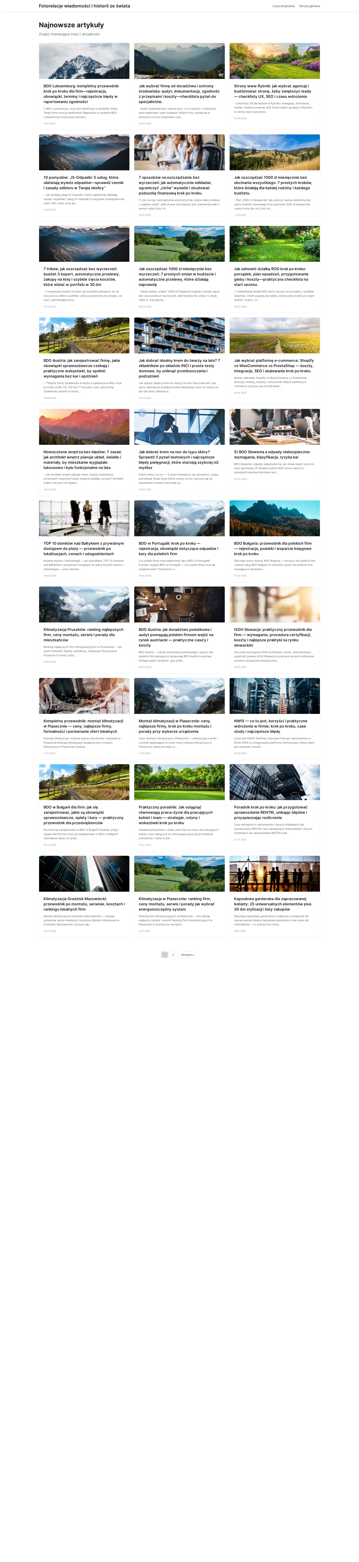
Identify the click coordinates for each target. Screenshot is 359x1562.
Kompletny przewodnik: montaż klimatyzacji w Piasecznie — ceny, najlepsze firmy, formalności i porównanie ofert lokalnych (83, 726)
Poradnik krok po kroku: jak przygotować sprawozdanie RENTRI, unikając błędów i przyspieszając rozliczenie (271, 812)
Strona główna (309, 6)
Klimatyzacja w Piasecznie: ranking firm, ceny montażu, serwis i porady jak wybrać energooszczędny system (177, 904)
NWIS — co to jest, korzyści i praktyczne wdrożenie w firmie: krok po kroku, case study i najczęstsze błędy (270, 726)
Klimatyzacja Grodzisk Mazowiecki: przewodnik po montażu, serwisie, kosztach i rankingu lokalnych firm (84, 904)
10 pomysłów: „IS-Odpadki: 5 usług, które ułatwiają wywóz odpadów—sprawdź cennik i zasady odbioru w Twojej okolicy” (84, 182)
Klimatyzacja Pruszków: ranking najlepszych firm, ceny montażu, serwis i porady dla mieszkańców (83, 634)
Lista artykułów (284, 6)
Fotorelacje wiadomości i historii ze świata (84, 6)
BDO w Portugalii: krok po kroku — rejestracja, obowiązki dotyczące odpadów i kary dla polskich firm (178, 548)
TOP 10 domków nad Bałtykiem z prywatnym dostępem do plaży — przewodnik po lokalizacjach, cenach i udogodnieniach (84, 548)
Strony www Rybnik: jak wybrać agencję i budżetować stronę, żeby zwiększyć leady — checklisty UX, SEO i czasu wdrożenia (272, 91)
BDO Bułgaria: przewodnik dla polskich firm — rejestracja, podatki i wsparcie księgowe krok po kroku (273, 548)
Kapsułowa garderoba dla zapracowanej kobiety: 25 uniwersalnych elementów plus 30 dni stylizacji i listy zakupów (273, 904)
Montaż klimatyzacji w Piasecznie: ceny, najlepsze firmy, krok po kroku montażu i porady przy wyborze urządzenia (175, 726)
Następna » (188, 954)
